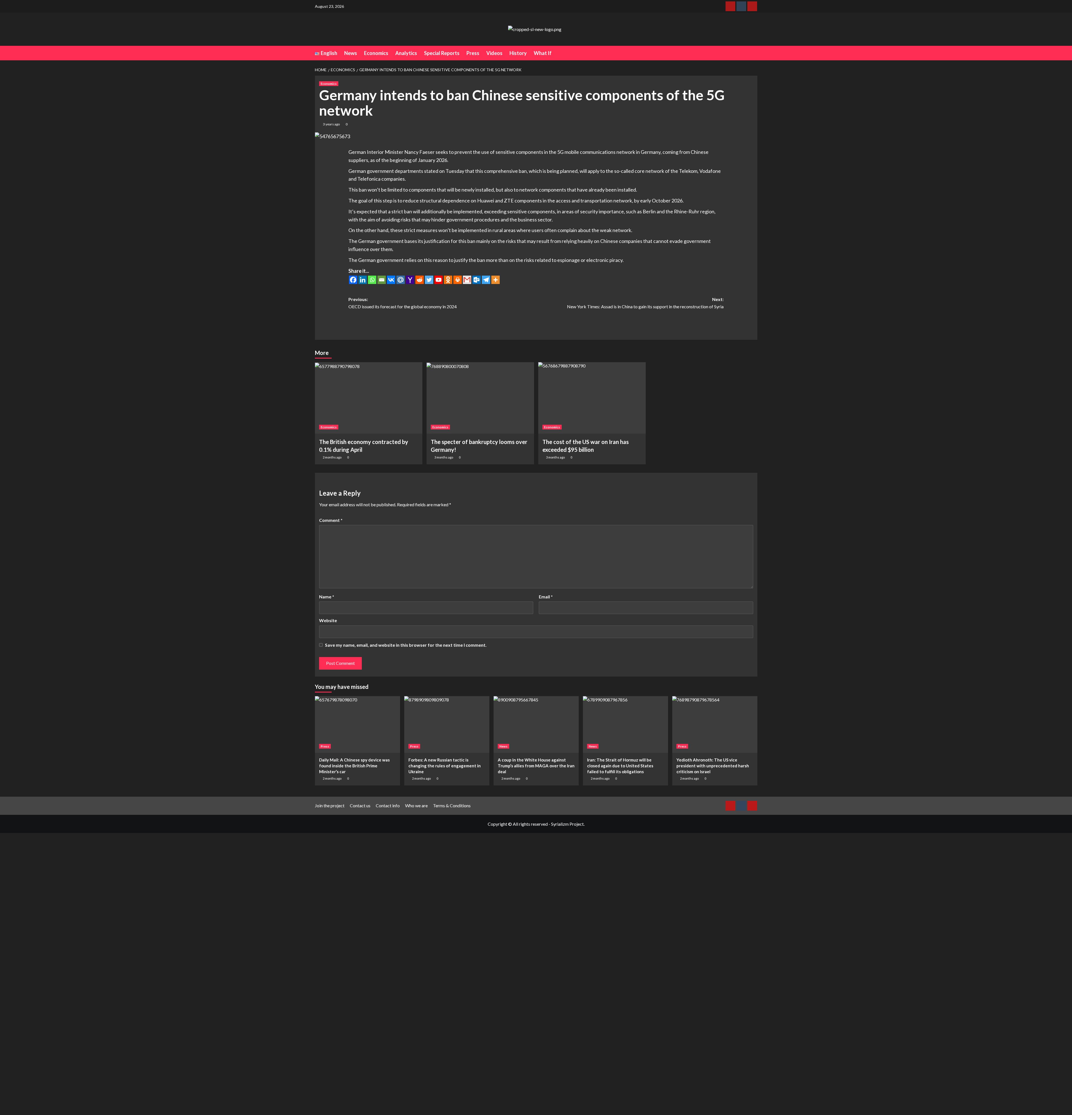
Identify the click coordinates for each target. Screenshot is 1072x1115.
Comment (331, 520)
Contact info (388, 805)
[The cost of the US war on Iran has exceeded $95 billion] (592, 398)
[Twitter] (429, 280)
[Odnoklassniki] (448, 280)
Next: (645, 303)
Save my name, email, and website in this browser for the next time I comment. (406, 645)
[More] (495, 280)
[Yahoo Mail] (410, 280)
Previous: (402, 303)
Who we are (416, 805)
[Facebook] (353, 280)
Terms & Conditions (452, 805)
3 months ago (443, 457)
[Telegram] (486, 280)
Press (472, 53)
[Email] (381, 280)
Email (546, 596)
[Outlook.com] (476, 280)
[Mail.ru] (400, 280)
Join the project (329, 805)
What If (543, 53)
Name (326, 596)
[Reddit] (419, 280)
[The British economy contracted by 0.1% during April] (368, 398)
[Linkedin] (362, 280)
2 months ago (332, 457)
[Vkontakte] (391, 280)
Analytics (406, 53)
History (518, 53)
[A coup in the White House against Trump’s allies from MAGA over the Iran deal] (536, 724)
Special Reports (442, 53)
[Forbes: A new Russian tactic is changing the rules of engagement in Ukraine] (446, 724)
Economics (376, 53)
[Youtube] (438, 280)
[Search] (753, 53)
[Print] (457, 280)
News (350, 53)
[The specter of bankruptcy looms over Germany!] (480, 398)
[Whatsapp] (372, 280)
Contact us (360, 805)
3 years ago (331, 124)
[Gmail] (467, 280)
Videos (494, 53)
